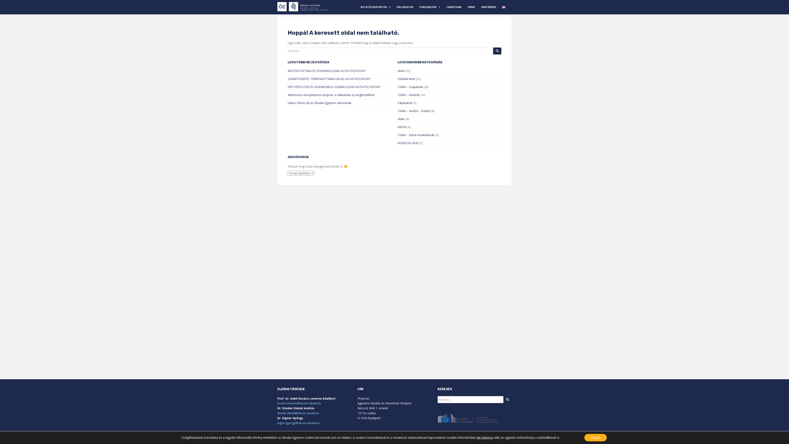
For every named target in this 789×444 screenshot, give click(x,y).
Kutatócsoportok (374, 7)
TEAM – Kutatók (408, 95)
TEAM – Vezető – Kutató (414, 111)
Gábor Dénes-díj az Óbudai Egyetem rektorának (319, 103)
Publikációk (428, 7)
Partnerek (488, 7)
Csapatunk (453, 7)
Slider (401, 119)
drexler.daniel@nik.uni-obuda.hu (298, 413)
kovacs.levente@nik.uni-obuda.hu (299, 403)
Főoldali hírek (406, 79)
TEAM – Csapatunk (410, 87)
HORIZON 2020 (408, 143)
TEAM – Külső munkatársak (416, 135)
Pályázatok (405, 7)
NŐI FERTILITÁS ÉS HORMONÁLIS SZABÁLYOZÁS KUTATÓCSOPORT (334, 87)
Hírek (471, 7)
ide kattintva (485, 437)
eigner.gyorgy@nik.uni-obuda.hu (298, 423)
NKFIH (402, 127)
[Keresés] (497, 50)
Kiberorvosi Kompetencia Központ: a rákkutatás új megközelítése (331, 95)
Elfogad (596, 437)
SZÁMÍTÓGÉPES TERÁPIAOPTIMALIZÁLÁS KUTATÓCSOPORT (329, 79)
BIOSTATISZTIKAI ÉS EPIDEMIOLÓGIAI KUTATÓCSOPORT (327, 71)
